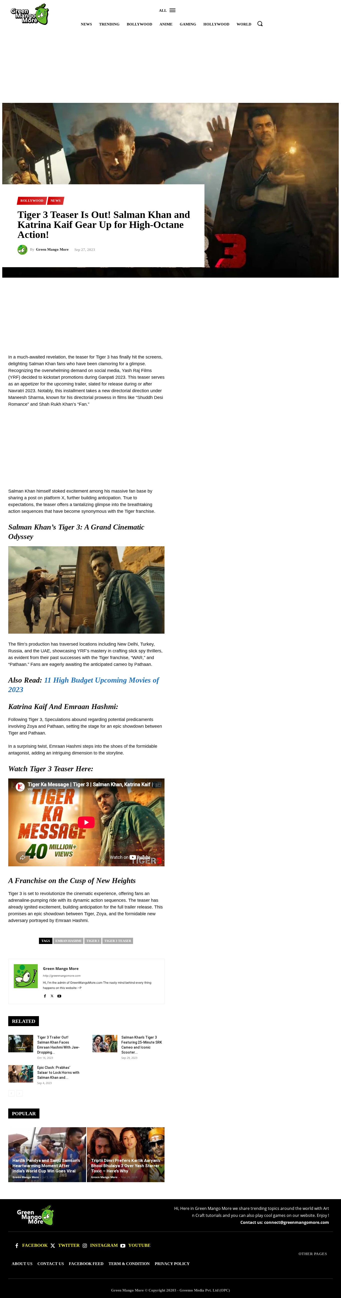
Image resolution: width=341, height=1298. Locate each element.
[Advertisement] (170, 65)
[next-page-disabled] (19, 1093)
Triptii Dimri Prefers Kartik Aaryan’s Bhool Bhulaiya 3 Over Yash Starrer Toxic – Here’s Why (125, 1165)
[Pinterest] (316, 359)
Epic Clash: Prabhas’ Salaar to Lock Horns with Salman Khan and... (58, 1073)
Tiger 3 (92, 941)
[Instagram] (84, 1245)
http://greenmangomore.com (62, 975)
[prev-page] (11, 1093)
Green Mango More (52, 249)
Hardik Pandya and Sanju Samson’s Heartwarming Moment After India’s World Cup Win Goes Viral (46, 1165)
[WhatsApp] (328, 359)
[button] (260, 23)
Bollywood (31, 200)
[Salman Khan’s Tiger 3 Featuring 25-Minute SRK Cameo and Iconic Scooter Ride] (104, 1043)
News (56, 200)
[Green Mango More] (23, 250)
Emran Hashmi (68, 941)
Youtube (139, 1245)
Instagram (104, 1245)
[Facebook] (45, 995)
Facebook (35, 1245)
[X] (52, 995)
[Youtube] (59, 995)
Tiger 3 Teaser (117, 941)
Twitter (69, 1245)
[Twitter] (52, 1245)
